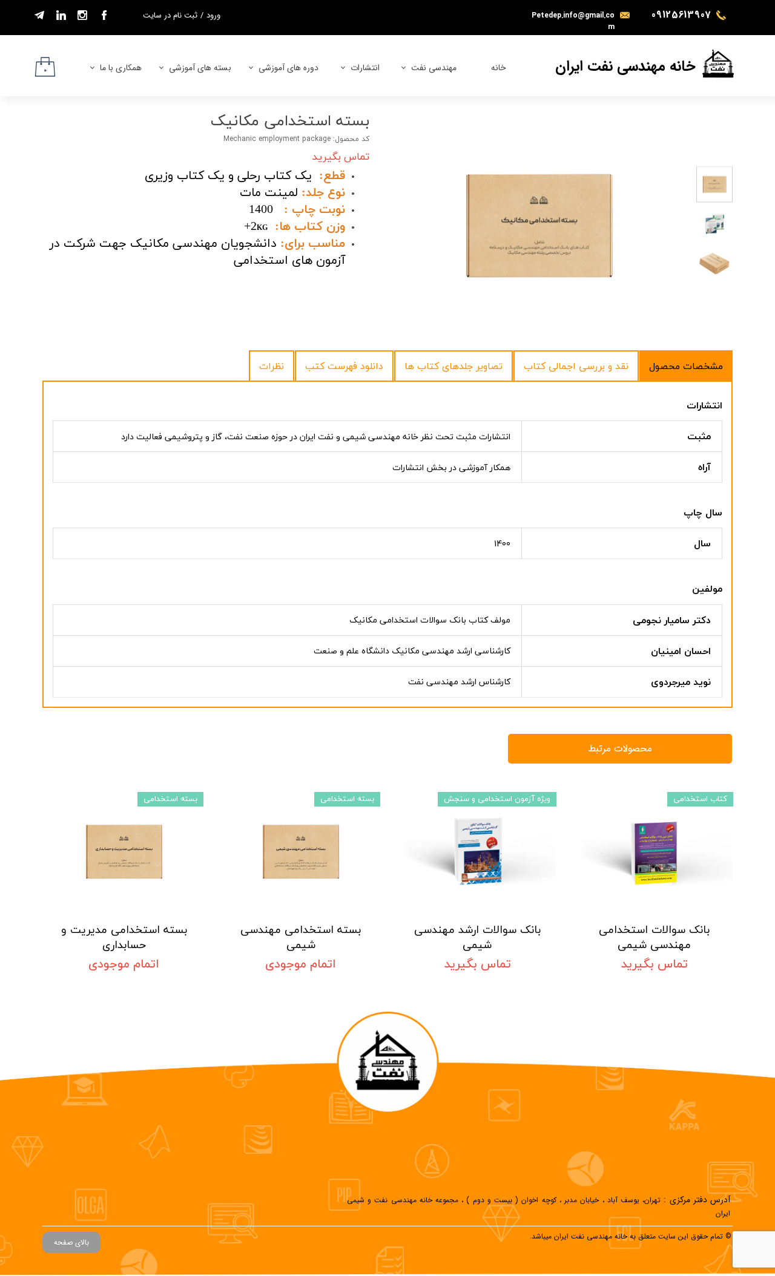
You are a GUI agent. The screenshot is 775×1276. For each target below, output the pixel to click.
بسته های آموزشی (200, 67)
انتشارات (365, 67)
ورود (213, 15)
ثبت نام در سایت (170, 15)
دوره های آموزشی (288, 67)
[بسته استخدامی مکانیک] (539, 224)
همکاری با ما (121, 67)
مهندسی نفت (434, 67)
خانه (498, 67)
